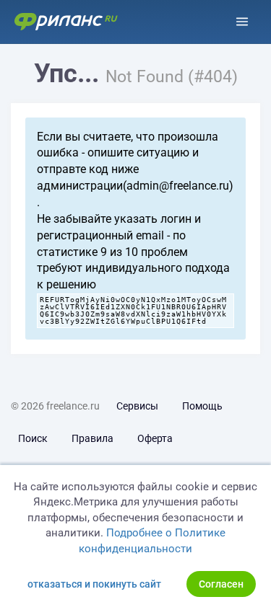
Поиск (33, 438)
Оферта (155, 438)
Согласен (221, 584)
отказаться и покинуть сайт (94, 584)
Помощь (202, 406)
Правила (92, 438)
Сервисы (137, 406)
